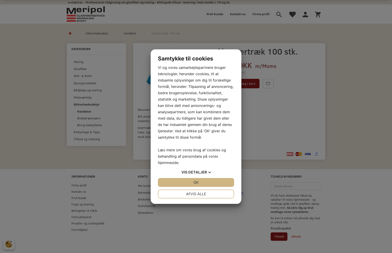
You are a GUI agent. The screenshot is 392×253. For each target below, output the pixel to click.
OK (196, 182)
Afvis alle (196, 194)
